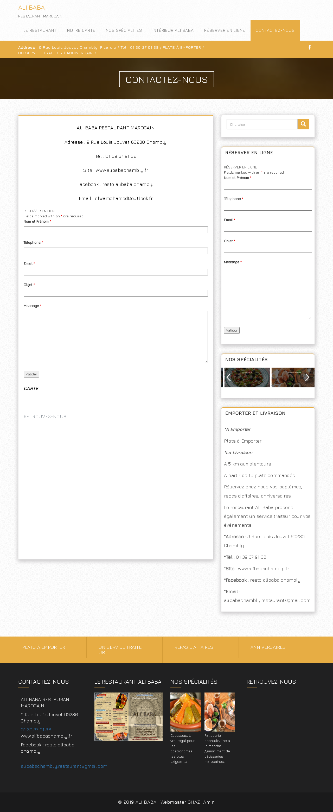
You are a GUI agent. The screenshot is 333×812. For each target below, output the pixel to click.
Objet (29, 284)
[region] (268, 383)
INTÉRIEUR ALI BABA (173, 30)
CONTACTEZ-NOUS (275, 30)
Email (29, 263)
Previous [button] (228, 377)
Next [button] (307, 377)
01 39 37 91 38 (36, 729)
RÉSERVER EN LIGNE (224, 30)
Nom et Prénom (37, 221)
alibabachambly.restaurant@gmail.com (64, 766)
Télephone (33, 242)
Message (32, 305)
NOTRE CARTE (81, 30)
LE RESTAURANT (40, 30)
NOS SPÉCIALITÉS (124, 30)
